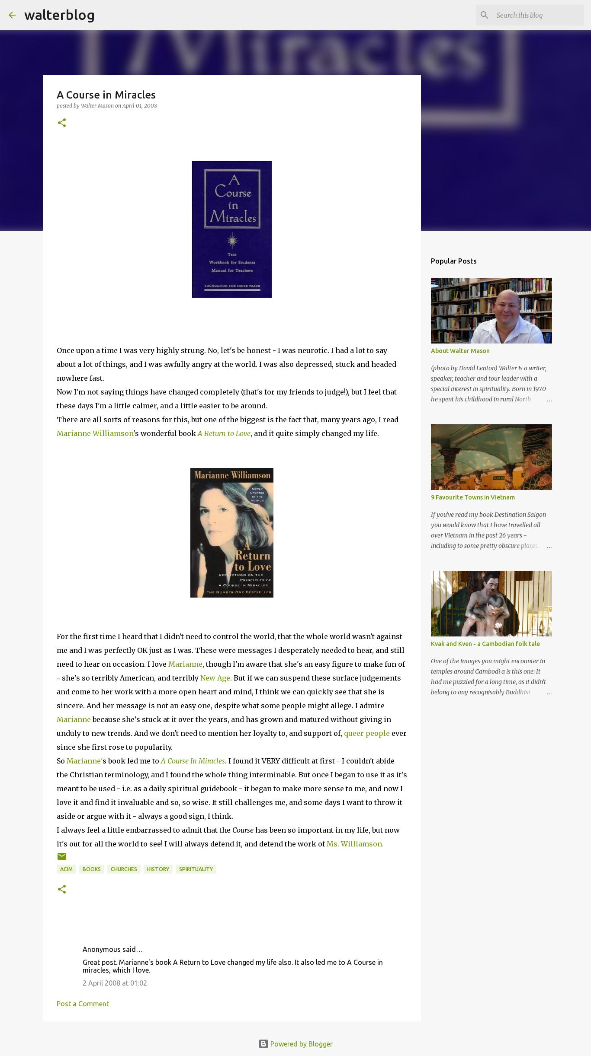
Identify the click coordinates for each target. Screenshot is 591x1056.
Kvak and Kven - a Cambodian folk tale (485, 643)
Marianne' (85, 761)
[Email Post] (62, 859)
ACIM (66, 869)
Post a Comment (83, 1004)
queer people (367, 733)
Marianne (185, 664)
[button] (62, 123)
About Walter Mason (460, 350)
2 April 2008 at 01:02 (115, 983)
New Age (215, 678)
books (92, 869)
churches (124, 869)
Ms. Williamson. (355, 844)
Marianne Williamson (95, 433)
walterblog (59, 14)
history (158, 869)
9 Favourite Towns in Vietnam (473, 497)
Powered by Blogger (301, 1044)
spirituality (196, 869)
